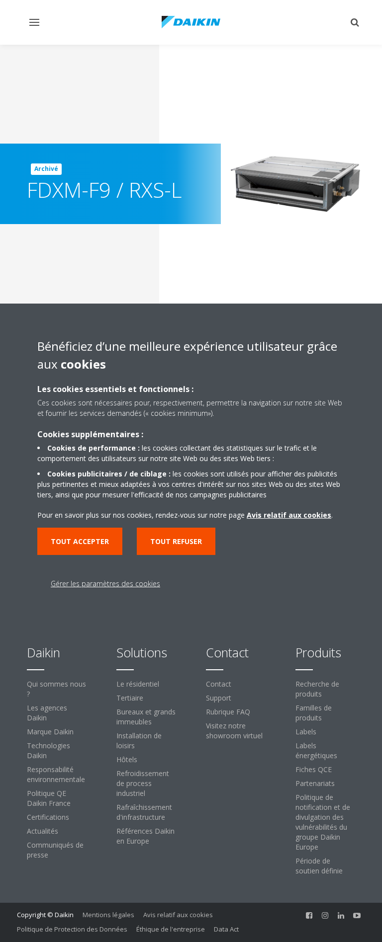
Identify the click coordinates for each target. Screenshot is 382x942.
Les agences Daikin (47, 712)
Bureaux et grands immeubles (146, 716)
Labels (305, 731)
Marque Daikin (50, 731)
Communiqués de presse (55, 850)
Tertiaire (129, 698)
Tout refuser (176, 541)
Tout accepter (80, 541)
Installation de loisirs (139, 740)
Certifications (48, 817)
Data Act (226, 929)
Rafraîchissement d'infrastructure (144, 812)
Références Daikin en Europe (145, 836)
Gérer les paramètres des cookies (105, 583)
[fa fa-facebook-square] (309, 916)
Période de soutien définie (319, 865)
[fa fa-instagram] (325, 916)
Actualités (42, 831)
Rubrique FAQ (228, 711)
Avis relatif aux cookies (178, 914)
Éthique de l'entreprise (170, 929)
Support (218, 698)
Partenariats (315, 783)
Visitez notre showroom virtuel (234, 730)
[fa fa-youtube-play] (357, 916)
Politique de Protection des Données (72, 929)
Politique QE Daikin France (49, 798)
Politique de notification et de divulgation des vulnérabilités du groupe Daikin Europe (322, 822)
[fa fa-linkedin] (341, 916)
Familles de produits (313, 712)
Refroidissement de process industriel (142, 783)
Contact (218, 684)
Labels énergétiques (316, 750)
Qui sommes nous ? (56, 689)
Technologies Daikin (48, 750)
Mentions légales (108, 914)
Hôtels (126, 759)
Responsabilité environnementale (56, 774)
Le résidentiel (137, 684)
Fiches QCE (313, 769)
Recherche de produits (317, 689)
